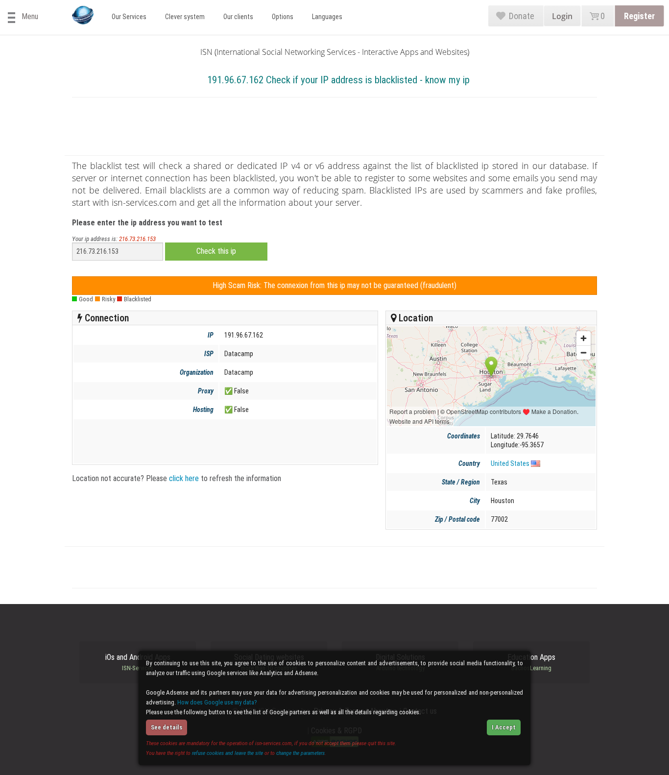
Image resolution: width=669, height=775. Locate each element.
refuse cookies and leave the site (227, 753)
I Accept (504, 727)
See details (166, 727)
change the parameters (300, 753)
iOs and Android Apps (137, 662)
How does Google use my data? (217, 702)
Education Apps (531, 662)
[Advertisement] (334, 128)
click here (184, 478)
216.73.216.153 (137, 238)
